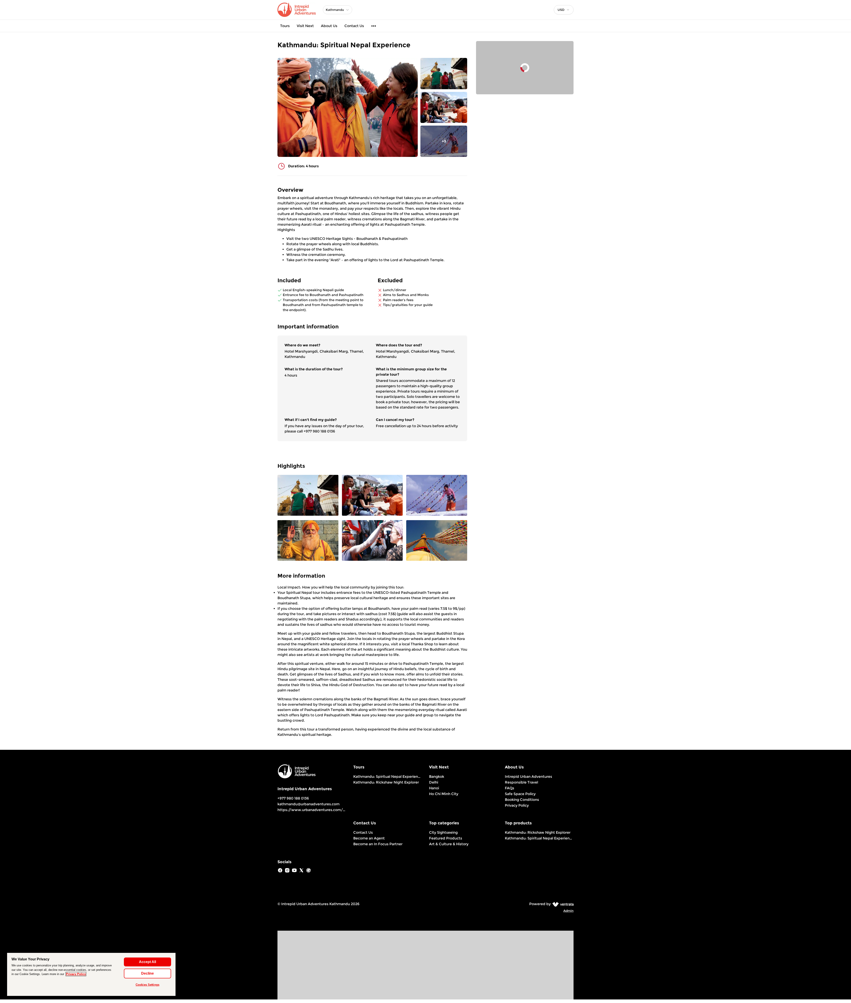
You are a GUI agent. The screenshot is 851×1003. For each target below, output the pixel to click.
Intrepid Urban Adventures (528, 776)
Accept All (147, 962)
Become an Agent (369, 838)
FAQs (509, 788)
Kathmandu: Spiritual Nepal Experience (387, 776)
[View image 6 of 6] (436, 541)
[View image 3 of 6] (436, 495)
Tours (285, 26)
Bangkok (436, 776)
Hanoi (434, 788)
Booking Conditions (522, 800)
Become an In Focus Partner (377, 844)
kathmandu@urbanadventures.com (308, 804)
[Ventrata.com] (562, 904)
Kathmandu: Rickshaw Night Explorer (386, 782)
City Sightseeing (443, 832)
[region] (91, 974)
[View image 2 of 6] (443, 107)
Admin (568, 911)
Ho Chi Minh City (443, 794)
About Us (329, 26)
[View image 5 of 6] (372, 541)
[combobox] (564, 9)
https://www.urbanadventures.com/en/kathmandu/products (332, 810)
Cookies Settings (147, 984)
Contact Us (354, 26)
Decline (147, 973)
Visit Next (305, 26)
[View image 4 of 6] (307, 541)
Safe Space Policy (520, 794)
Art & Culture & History (448, 844)
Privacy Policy (517, 805)
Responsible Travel (521, 782)
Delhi (433, 782)
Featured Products (445, 838)
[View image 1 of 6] (443, 73)
